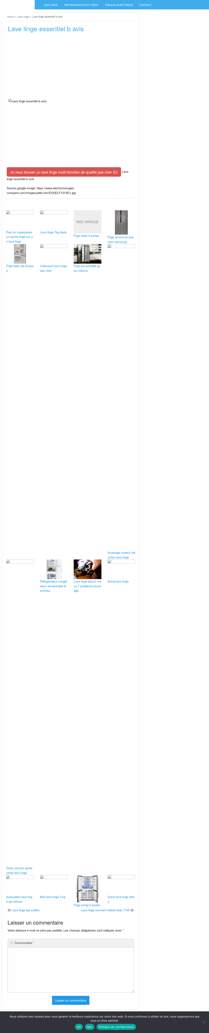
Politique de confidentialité (116, 1027)
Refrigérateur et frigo (81, 5)
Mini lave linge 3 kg (52, 897)
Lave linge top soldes (26, 910)
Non (89, 1027)
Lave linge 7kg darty (53, 232)
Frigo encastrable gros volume (87, 268)
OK (79, 1027)
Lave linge (50, 5)
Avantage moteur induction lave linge (121, 554)
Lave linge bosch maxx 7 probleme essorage (87, 586)
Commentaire (24, 943)
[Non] (204, 1022)
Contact (145, 5)
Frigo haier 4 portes (86, 235)
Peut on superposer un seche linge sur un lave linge (19, 236)
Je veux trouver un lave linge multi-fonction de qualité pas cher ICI (64, 172)
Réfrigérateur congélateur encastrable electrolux (53, 586)
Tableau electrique (119, 5)
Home (10, 16)
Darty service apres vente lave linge (19, 870)
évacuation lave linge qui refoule (19, 899)
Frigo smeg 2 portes (87, 905)
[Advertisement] (71, 66)
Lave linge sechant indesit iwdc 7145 (105, 910)
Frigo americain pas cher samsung (121, 239)
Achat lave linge (118, 581)
